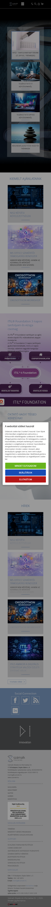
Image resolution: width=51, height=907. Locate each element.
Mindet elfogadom (25, 465)
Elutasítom (25, 479)
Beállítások (25, 472)
